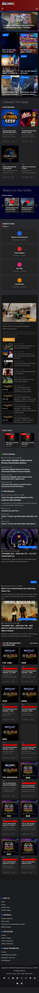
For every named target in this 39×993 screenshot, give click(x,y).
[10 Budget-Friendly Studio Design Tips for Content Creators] (8, 363)
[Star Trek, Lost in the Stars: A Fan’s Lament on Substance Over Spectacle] (8, 354)
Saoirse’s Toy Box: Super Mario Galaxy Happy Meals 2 (18, 524)
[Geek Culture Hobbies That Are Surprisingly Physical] (8, 379)
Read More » (9, 339)
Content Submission (7, 941)
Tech (5, 304)
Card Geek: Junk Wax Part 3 (10, 511)
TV (23, 304)
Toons (15, 304)
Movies (15, 298)
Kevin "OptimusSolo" (8, 495)
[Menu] (2, 8)
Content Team (5, 907)
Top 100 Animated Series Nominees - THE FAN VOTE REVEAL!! (29, 749)
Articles (5, 35)
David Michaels (8, 323)
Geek (6, 298)
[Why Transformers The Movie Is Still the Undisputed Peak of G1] (29, 43)
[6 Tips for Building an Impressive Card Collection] (8, 371)
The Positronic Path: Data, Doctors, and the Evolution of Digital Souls (29, 132)
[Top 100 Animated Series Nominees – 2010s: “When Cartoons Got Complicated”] (8, 387)
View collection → (34, 644)
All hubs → (6, 226)
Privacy (14, 973)
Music (25, 298)
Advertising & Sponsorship (9, 954)
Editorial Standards (6, 918)
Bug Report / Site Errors (8, 957)
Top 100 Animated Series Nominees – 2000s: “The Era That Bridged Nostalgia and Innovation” (25, 399)
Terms (18, 973)
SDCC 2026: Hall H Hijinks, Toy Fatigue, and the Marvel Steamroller (10, 73)
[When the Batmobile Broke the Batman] (10, 43)
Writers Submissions (7, 943)
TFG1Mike (5, 551)
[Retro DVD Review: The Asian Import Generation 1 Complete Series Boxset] (10, 85)
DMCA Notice (29, 973)
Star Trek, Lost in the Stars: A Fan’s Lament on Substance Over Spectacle (24, 356)
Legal (22, 973)
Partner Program (6, 910)
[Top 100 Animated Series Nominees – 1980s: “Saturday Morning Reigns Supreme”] (8, 418)
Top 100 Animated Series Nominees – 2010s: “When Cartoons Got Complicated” (22, 389)
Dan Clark (5, 458)
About (3, 902)
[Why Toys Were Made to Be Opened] (29, 64)
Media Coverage (6, 927)
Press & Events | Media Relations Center (13, 924)
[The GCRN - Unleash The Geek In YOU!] (8, 3)
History (3, 904)
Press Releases (5, 960)
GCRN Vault (6, 77)
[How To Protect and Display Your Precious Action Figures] (8, 346)
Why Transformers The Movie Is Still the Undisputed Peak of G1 (28, 52)
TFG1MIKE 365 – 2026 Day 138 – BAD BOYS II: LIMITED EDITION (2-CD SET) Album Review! (17, 628)
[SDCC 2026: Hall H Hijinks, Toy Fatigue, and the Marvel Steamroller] (10, 64)
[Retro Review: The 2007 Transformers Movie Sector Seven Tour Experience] (29, 85)
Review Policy (5, 921)
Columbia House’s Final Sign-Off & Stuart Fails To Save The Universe (10, 132)
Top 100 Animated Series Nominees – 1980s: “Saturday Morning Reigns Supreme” (23, 420)
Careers (3, 935)
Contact (3, 952)
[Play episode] (16, 124)
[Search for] (37, 8)
